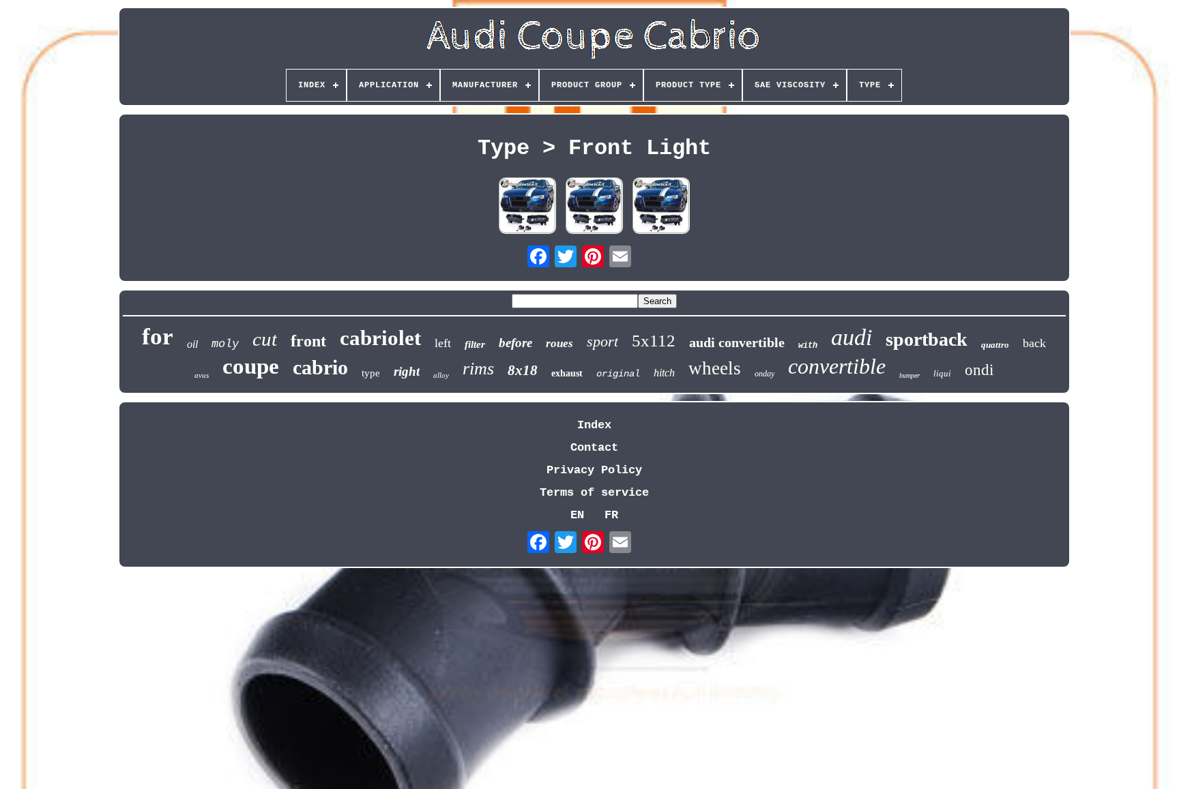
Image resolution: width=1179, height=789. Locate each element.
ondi (979, 369)
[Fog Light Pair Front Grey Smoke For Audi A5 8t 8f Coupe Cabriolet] (661, 207)
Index (594, 425)
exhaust (567, 373)
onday (764, 373)
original (618, 373)
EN (577, 515)
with (807, 346)
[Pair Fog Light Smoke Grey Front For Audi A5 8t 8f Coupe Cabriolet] (527, 207)
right (407, 371)
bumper (909, 375)
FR (611, 515)
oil (192, 344)
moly (225, 344)
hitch (664, 372)
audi (851, 337)
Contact (594, 447)
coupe (250, 366)
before (515, 343)
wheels (714, 368)
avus (201, 375)
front (308, 341)
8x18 (523, 370)
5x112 (653, 340)
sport (602, 341)
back (1034, 343)
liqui (942, 373)
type (371, 373)
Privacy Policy (594, 470)
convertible (837, 366)
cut (264, 339)
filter (475, 344)
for (157, 336)
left (443, 343)
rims (478, 368)
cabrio (320, 367)
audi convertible (737, 342)
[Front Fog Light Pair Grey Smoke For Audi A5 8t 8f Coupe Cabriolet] (594, 207)
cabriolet (380, 338)
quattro (995, 345)
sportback (926, 339)
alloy (441, 375)
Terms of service (594, 492)
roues (559, 343)
